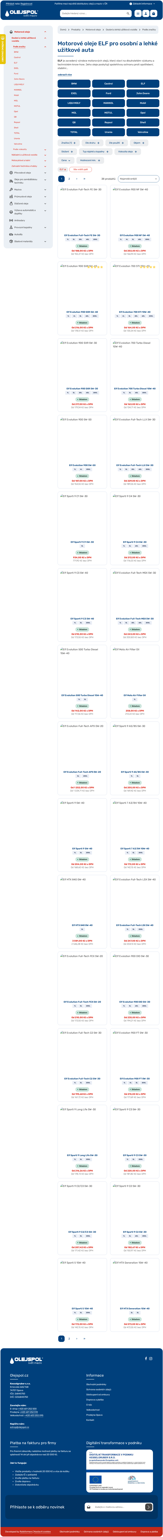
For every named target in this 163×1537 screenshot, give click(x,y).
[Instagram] (150, 1359)
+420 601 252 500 (27, 1408)
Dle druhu (90, 143)
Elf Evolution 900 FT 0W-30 (135, 1078)
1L (68, 239)
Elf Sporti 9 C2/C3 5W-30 (82, 1232)
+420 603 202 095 (33, 1415)
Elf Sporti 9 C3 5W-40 (82, 618)
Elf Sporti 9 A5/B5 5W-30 (135, 772)
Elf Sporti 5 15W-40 (82, 1308)
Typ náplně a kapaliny (93, 151)
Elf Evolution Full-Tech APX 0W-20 (82, 772)
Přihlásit (10, 3)
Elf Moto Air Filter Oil (135, 695)
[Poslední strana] (84, 179)
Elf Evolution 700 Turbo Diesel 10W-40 (135, 388)
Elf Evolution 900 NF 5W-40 (135, 235)
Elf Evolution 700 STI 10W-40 (134, 312)
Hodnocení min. (88, 160)
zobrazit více (65, 74)
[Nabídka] (138, 13)
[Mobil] (143, 103)
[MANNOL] (108, 103)
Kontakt (90, 1420)
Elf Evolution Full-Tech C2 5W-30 (82, 1078)
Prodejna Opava (94, 1415)
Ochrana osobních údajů (98, 1389)
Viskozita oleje (125, 151)
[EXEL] (74, 93)
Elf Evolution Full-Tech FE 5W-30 (82, 235)
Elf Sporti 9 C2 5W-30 (134, 1232)
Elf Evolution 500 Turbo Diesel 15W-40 (82, 695)
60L (87, 239)
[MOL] (74, 113)
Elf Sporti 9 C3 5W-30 (134, 1155)
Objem (137, 143)
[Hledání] (128, 13)
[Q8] (74, 122)
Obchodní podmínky (96, 1384)
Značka (66, 143)
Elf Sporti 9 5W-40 (82, 848)
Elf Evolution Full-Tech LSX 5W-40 (134, 925)
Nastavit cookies (42, 1531)
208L (95, 239)
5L (74, 239)
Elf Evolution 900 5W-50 (82, 465)
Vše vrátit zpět (80, 169)
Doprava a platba (95, 1399)
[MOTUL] (108, 113)
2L (132, 1313)
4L (127, 239)
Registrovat (26, 3)
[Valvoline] (143, 132)
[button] (45, 32)
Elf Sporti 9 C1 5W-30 (82, 542)
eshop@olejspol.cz (19, 1427)
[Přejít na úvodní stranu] (21, 13)
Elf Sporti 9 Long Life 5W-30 (82, 1155)
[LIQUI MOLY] (74, 103)
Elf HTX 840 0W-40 (82, 925)
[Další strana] (77, 179)
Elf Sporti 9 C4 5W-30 (134, 542)
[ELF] (143, 84)
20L (80, 239)
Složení (65, 151)
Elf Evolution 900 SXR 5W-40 (82, 312)
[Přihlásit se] (148, 1507)
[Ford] (108, 93)
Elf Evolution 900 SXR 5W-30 (82, 388)
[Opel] (143, 113)
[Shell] (143, 122)
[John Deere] (143, 93)
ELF (63, 169)
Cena (64, 160)
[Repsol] (108, 122)
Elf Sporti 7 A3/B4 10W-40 (134, 848)
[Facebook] (146, 1359)
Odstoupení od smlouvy (98, 1394)
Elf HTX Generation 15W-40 (134, 1308)
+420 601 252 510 (29, 1412)
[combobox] (92, 13)
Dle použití (114, 143)
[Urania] (108, 132)
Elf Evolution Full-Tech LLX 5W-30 (134, 465)
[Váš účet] (145, 13)
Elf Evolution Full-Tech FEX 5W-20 (82, 1002)
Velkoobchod (92, 1410)
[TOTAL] (74, 132)
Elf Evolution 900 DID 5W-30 (134, 1002)
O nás (89, 1404)
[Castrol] (108, 84)
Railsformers (26, 1531)
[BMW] (74, 84)
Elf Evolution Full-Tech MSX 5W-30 (135, 618)
